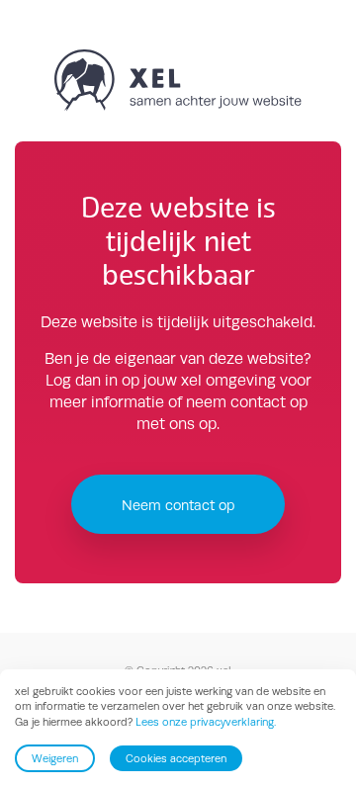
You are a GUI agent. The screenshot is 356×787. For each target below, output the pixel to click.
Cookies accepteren (176, 758)
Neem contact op (178, 504)
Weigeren (55, 758)
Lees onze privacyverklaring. (205, 722)
